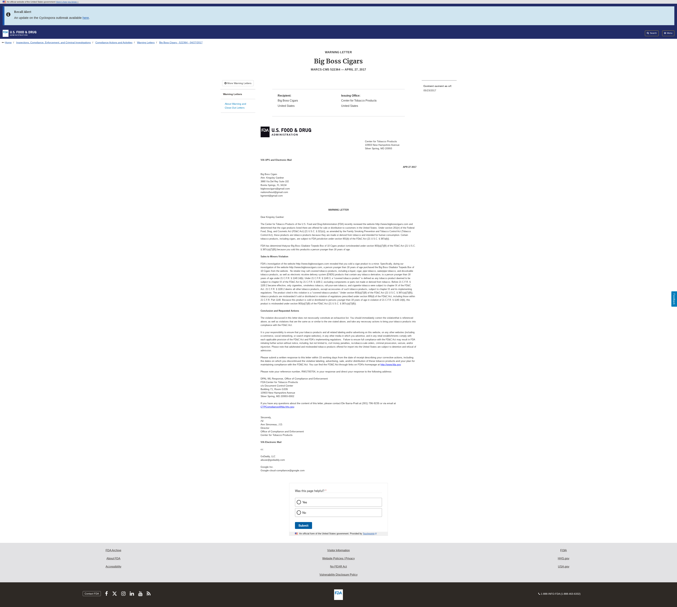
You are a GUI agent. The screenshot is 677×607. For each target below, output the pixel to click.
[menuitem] (439, 89)
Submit (303, 525)
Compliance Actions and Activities (113, 42)
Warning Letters (146, 42)
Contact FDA (92, 593)
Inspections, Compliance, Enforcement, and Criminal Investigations (53, 42)
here (86, 18)
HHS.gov (563, 558)
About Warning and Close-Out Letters (235, 105)
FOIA (563, 550)
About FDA (113, 558)
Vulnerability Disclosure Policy (338, 574)
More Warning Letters (239, 83)
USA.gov (563, 566)
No (304, 512)
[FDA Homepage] (19, 33)
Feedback (674, 299)
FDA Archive (113, 550)
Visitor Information (338, 550)
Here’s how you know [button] (66, 2)
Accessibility (113, 566)
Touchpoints (368, 533)
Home (8, 42)
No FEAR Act (338, 566)
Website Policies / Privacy (338, 558)
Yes (304, 502)
